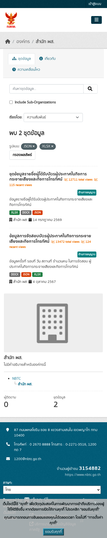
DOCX (26, 213)
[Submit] (90, 89)
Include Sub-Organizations (35, 102)
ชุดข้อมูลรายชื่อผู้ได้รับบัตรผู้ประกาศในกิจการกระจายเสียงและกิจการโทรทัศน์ (48, 177)
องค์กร (23, 41)
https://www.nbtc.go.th (83, 474)
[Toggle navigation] (96, 20)
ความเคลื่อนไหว (28, 69)
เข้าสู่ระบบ (95, 4)
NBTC (16, 378)
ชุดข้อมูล (24, 58)
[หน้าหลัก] (7, 41)
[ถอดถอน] (34, 147)
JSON (37, 213)
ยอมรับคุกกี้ (53, 531)
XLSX (14, 213)
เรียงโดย (15, 117)
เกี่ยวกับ (50, 58)
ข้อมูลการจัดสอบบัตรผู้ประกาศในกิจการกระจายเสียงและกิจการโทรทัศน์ (50, 239)
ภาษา (7, 482)
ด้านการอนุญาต (86, 192)
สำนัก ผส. (45, 41)
